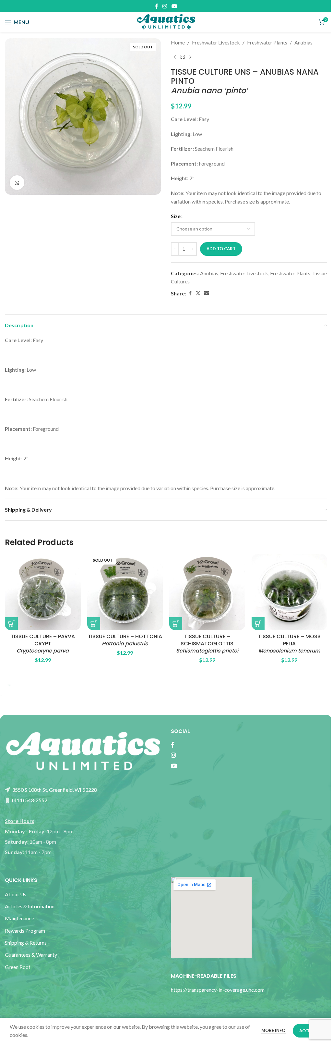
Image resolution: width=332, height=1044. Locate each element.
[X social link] (198, 293)
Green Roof (17, 967)
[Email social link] (206, 293)
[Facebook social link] (156, 6)
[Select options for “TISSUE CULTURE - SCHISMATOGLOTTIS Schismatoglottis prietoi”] (175, 623)
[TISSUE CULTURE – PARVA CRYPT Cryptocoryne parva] (43, 592)
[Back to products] (182, 57)
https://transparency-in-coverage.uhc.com (218, 990)
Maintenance (19, 918)
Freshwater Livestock (216, 42)
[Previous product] (175, 57)
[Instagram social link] (164, 6)
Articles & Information (30, 906)
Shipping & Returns (26, 942)
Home (178, 42)
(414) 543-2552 (29, 800)
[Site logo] (166, 21)
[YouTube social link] (174, 6)
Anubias (303, 42)
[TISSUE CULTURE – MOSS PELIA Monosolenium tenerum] (289, 592)
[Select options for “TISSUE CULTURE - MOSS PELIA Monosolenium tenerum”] (258, 623)
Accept (307, 1030)
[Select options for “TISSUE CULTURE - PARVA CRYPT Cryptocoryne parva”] (11, 623)
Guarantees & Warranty (31, 954)
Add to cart (221, 248)
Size (176, 216)
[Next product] (190, 57)
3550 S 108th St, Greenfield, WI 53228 (54, 790)
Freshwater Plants (267, 42)
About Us (15, 894)
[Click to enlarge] (17, 182)
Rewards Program (25, 930)
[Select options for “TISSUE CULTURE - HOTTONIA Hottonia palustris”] (93, 623)
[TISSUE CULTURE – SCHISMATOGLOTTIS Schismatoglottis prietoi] (207, 592)
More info (273, 1030)
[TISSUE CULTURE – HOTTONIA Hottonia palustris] (125, 592)
